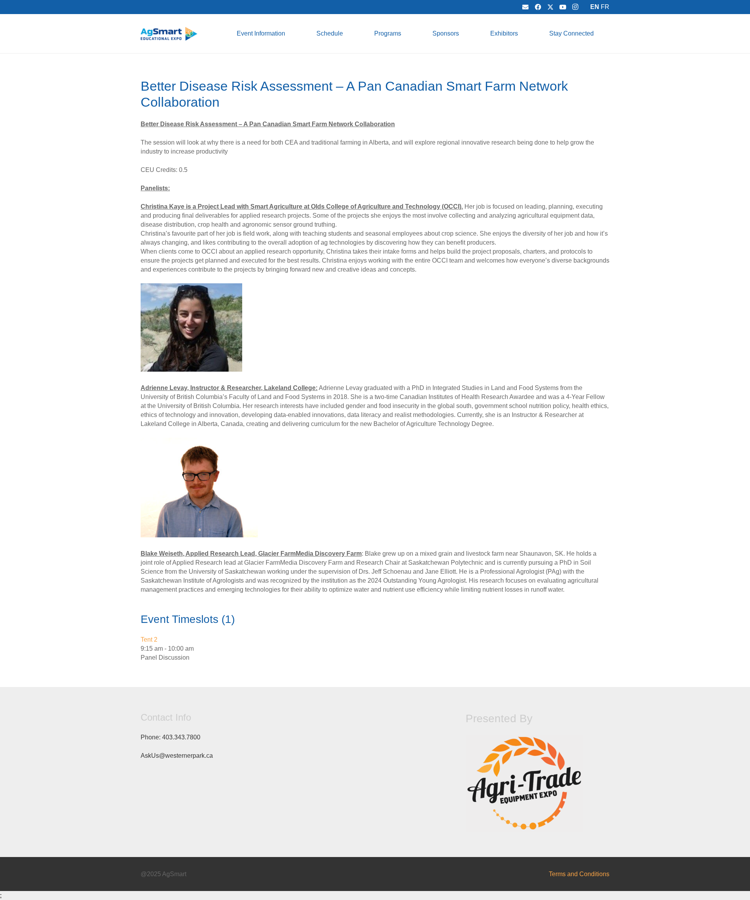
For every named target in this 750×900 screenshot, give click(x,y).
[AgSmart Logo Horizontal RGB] (169, 34)
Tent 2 (149, 639)
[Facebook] (538, 7)
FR (605, 7)
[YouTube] (563, 7)
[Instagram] (575, 7)
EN (594, 7)
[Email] (525, 7)
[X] (550, 7)
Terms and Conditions (579, 874)
